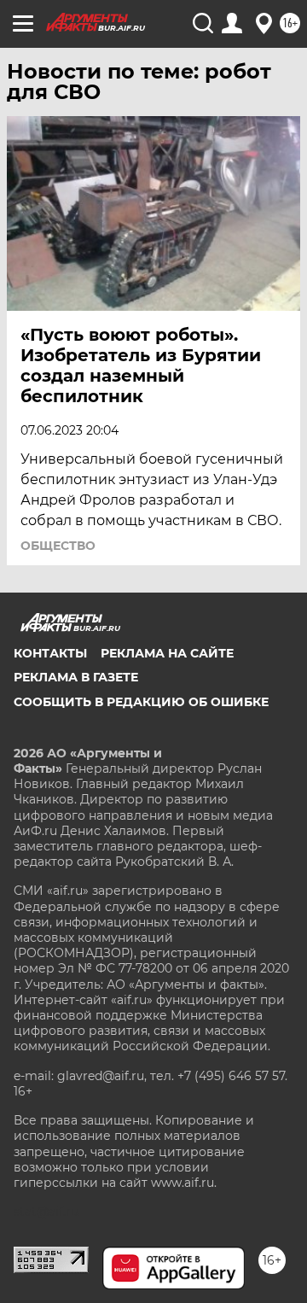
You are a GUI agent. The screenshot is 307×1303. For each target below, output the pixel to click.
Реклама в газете (76, 677)
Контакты (50, 653)
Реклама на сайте (167, 653)
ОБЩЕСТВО (58, 546)
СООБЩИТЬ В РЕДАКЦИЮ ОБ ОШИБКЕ (141, 702)
